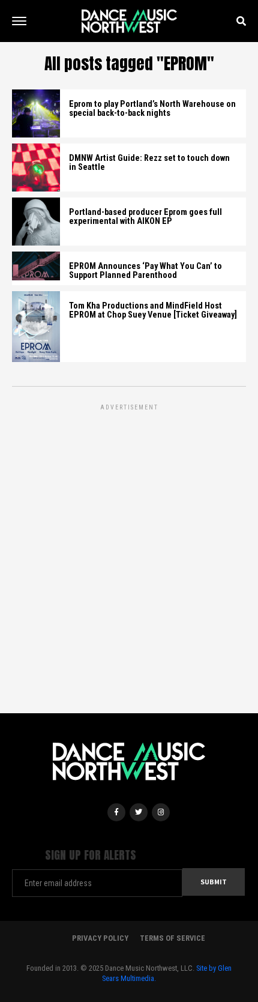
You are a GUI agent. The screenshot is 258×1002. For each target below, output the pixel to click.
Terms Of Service (172, 938)
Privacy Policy (100, 938)
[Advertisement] (129, 542)
